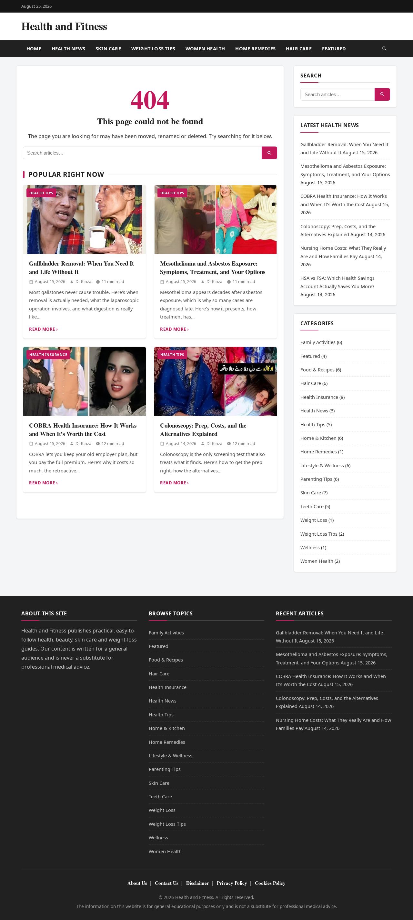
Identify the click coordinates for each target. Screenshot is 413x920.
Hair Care (299, 48)
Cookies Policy (270, 882)
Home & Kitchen (318, 438)
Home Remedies (255, 48)
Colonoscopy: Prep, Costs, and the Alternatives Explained (203, 429)
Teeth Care (312, 506)
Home (33, 48)
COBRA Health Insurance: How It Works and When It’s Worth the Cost (82, 429)
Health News (68, 48)
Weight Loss (313, 520)
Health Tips (41, 192)
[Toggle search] (384, 48)
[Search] (269, 153)
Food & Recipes (317, 369)
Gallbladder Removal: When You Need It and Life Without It (81, 267)
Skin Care (108, 48)
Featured (334, 48)
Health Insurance (48, 354)
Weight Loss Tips (153, 48)
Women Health (205, 48)
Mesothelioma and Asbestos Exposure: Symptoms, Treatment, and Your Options (212, 267)
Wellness (310, 547)
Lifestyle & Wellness (322, 465)
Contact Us (166, 882)
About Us (137, 882)
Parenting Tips (316, 479)
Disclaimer (197, 882)
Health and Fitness (64, 26)
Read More (42, 329)
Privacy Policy (232, 882)
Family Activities (318, 342)
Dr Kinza (83, 281)
